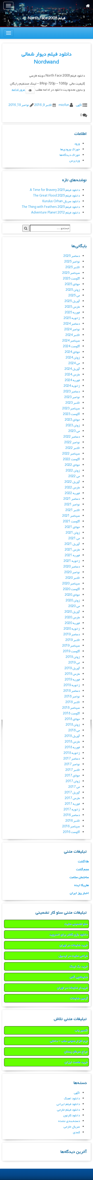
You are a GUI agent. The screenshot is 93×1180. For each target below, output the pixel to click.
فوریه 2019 (72, 679)
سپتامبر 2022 (71, 453)
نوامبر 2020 (72, 572)
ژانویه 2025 (72, 318)
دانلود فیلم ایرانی (68, 1104)
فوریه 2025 (72, 312)
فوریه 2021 (72, 555)
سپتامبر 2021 (71, 515)
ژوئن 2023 (73, 425)
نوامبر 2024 (72, 329)
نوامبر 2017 (72, 764)
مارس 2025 (72, 307)
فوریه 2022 (72, 493)
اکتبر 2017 (72, 770)
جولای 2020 (72, 595)
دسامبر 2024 (71, 323)
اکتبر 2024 (72, 335)
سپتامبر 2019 (71, 645)
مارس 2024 (72, 374)
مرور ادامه (19, 89)
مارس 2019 (72, 674)
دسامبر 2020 (71, 566)
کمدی (76, 1132)
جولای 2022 (72, 465)
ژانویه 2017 (72, 809)
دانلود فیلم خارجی (68, 1109)
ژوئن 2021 (73, 532)
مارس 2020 (72, 617)
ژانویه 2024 (72, 386)
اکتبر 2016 (72, 820)
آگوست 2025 (71, 278)
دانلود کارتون (71, 1115)
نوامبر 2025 (72, 261)
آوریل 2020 (72, 612)
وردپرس (74, 160)
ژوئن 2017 (73, 781)
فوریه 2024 (72, 380)
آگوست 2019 (71, 651)
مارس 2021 (72, 549)
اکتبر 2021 (72, 510)
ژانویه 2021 (72, 561)
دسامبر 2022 (71, 436)
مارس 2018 (72, 741)
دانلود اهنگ (72, 1098)
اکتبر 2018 (72, 702)
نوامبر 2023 (72, 397)
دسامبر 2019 (71, 634)
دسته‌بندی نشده (69, 1121)
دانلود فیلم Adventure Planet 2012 (55, 212)
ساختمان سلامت (79, 877)
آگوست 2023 (71, 414)
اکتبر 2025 (72, 267)
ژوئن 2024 (73, 357)
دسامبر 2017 (71, 758)
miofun (64, 105)
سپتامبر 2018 (71, 708)
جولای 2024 (72, 352)
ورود (77, 143)
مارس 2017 (72, 798)
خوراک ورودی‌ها (70, 149)
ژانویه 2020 (72, 628)
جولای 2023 (72, 419)
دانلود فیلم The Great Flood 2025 (56, 195)
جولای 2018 (72, 719)
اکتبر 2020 (72, 578)
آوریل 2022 (72, 482)
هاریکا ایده (81, 885)
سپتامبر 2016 (71, 826)
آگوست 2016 (71, 832)
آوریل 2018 (72, 736)
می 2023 (74, 431)
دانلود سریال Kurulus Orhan (61, 201)
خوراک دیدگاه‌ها (70, 155)
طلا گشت (83, 861)
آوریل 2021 (72, 544)
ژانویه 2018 (72, 753)
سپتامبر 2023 (71, 408)
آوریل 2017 (72, 792)
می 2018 (74, 730)
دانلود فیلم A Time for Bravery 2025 (55, 190)
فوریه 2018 (72, 747)
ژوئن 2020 (73, 600)
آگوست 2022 (71, 459)
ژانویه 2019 (72, 685)
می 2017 (74, 787)
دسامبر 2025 (71, 256)
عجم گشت (82, 869)
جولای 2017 (72, 775)
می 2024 (74, 363)
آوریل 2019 (72, 668)
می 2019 (74, 662)
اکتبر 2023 (72, 403)
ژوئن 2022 (73, 470)
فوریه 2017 (72, 804)
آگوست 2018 (71, 713)
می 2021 (74, 538)
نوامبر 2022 (72, 442)
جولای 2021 (72, 527)
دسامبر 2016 (71, 815)
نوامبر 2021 (72, 504)
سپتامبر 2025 (71, 273)
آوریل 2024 (72, 369)
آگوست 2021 (71, 521)
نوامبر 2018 (72, 696)
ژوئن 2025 (73, 290)
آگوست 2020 (71, 589)
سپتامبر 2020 (71, 583)
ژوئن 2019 (73, 657)
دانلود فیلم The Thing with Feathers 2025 (51, 207)
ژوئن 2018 (73, 724)
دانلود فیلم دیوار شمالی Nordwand (46, 58)
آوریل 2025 (72, 301)
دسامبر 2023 (71, 391)
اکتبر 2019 (72, 640)
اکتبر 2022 (72, 448)
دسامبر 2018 (71, 691)
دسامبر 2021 (71, 499)
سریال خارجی (71, 1126)
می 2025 (74, 295)
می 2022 (74, 476)
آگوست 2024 (71, 346)
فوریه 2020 (72, 623)
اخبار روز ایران (79, 893)
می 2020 (74, 606)
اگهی (79, 105)
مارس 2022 (72, 487)
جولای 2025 (72, 284)
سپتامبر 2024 (71, 340)
